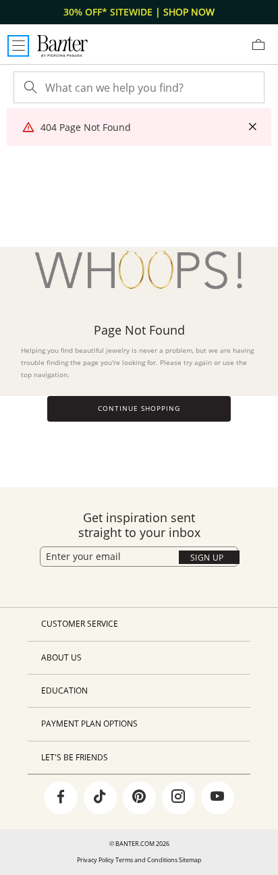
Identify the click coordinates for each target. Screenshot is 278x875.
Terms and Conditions (146, 859)
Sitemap (190, 859)
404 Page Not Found (85, 127)
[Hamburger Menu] (18, 46)
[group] (139, 12)
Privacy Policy (95, 859)
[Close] (252, 127)
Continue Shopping (139, 408)
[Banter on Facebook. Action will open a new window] (61, 798)
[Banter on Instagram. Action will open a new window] (178, 798)
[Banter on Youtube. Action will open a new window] (217, 798)
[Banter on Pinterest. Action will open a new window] (139, 798)
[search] (29, 87)
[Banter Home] (62, 46)
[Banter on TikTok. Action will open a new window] (100, 798)
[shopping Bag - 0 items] (263, 50)
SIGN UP (207, 557)
